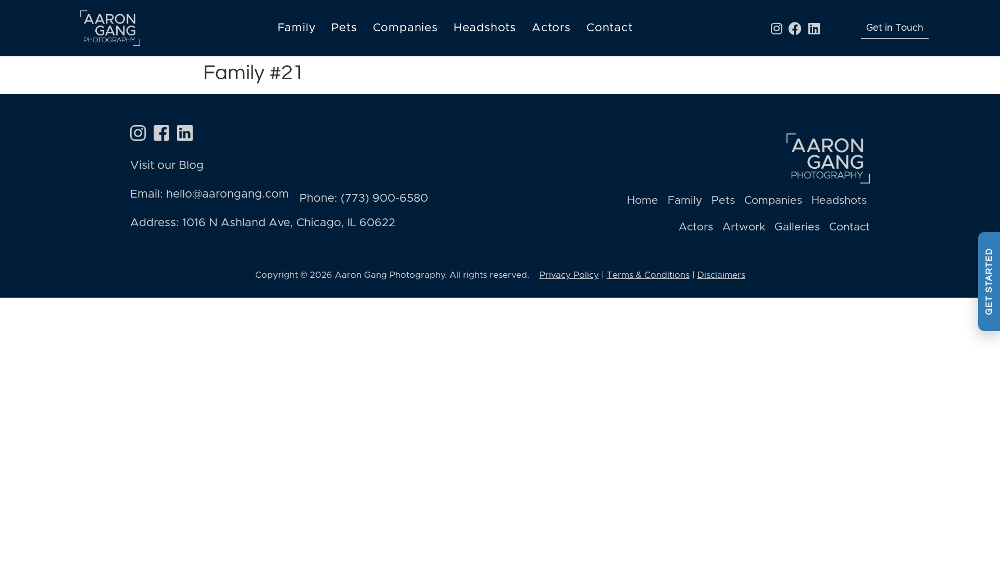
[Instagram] (776, 28)
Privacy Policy (569, 275)
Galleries (797, 227)
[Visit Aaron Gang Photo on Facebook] (161, 133)
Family (297, 28)
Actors (551, 28)
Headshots (485, 28)
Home (642, 200)
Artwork (743, 227)
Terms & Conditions (648, 275)
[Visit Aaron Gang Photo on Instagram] (138, 133)
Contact (609, 28)
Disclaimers (721, 275)
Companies (405, 28)
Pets (344, 28)
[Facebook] (795, 28)
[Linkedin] (814, 28)
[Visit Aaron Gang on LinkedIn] (185, 133)
